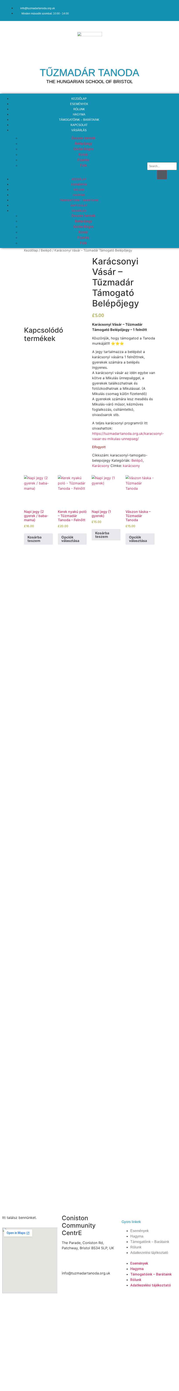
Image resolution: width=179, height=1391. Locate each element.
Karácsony (100, 465)
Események (79, 184)
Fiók (83, 165)
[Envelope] (167, 9)
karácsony (131, 465)
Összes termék (83, 138)
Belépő (46, 250)
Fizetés (83, 160)
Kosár (83, 154)
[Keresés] (162, 174)
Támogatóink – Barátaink (79, 200)
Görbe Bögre (83, 149)
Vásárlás (79, 130)
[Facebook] (153, 9)
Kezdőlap (79, 179)
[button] (74, 170)
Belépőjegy (83, 144)
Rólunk (79, 189)
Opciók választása (70, 539)
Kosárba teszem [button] (34, 539)
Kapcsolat (79, 205)
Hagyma (79, 195)
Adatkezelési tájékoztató (149, 1253)
